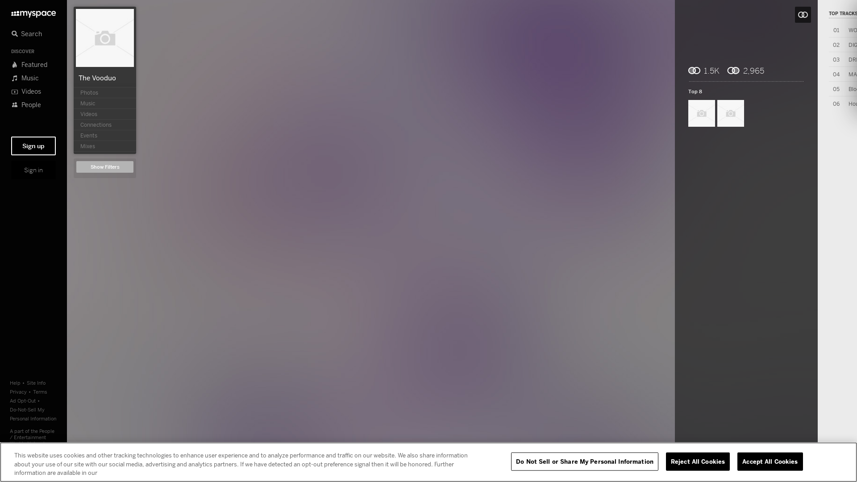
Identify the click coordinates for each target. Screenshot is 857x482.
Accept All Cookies (770, 461)
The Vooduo (97, 77)
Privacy (18, 391)
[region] (428, 462)
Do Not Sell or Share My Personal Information (584, 461)
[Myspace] (33, 12)
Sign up (33, 146)
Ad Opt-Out (23, 400)
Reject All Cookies (698, 461)
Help (15, 382)
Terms (40, 391)
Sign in (33, 170)
